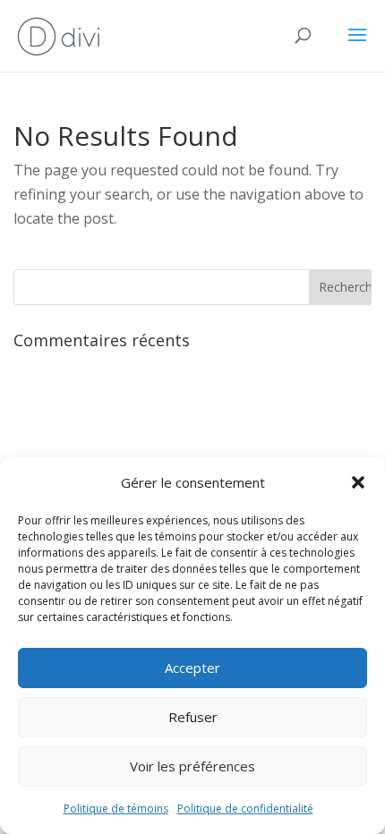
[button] (358, 482)
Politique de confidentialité (245, 808)
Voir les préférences (192, 766)
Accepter (192, 668)
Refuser (193, 717)
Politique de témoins (116, 808)
